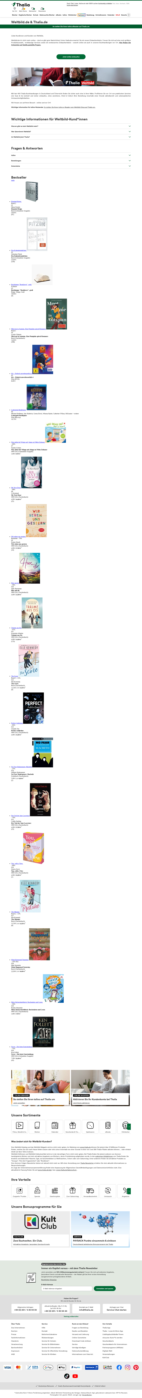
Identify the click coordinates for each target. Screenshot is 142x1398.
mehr (13, 180)
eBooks (108, 1127)
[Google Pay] (48, 1367)
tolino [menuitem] (65, 15)
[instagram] (127, 1367)
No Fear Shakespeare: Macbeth (21, 767)
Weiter (129, 15)
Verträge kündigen (79, 1348)
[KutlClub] (107, 1367)
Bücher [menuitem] (14, 15)
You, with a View (17, 863)
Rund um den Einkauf (80, 1324)
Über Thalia (15, 1324)
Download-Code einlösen (81, 1341)
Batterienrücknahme (49, 1334)
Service (45, 1324)
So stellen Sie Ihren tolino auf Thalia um (40, 1088)
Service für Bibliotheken (50, 1344)
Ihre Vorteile (107, 1324)
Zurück (13, 1127)
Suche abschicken (72, 5)
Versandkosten (87, 1395)
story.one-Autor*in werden (112, 1338)
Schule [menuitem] (35, 15)
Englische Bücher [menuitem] (25, 15)
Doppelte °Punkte (19, 1191)
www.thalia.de (85, 1147)
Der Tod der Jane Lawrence (20, 816)
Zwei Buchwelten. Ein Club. (40, 1229)
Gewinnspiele (55, 1191)
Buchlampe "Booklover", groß (21, 284)
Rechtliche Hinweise (49, 1280)
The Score (14, 676)
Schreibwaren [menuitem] (101, 15)
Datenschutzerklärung (80, 1351)
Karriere (14, 1331)
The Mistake (15, 912)
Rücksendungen (48, 1338)
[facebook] (119, 1367)
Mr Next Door (16, 488)
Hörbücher (125, 1127)
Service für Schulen (49, 1341)
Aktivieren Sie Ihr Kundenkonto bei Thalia (100, 1088)
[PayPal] (76, 1367)
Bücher (37, 1127)
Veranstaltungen (108, 1354)
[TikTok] (66, 1376)
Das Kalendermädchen (19, 250)
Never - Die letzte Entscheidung (22, 1047)
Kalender (55, 1127)
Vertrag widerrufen (71, 1316)
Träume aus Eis (16, 628)
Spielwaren (90, 1127)
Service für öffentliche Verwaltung (54, 1351)
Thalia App (106, 1328)
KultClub (105, 1357)
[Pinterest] (136, 1367)
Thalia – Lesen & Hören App (112, 1331)
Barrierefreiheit (17, 1348)
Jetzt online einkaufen (71, 57)
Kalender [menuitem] (110, 15)
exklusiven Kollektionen (104, 1156)
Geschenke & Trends (72, 1127)
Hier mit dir (15, 583)
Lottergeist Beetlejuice (18, 410)
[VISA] (7, 1367)
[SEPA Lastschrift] (32, 1367)
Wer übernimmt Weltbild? (21, 131)
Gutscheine (15, 166)
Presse (13, 1334)
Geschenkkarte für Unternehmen (114, 1344)
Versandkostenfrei (90, 1191)
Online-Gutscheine (79, 1338)
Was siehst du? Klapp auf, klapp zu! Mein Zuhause (28, 442)
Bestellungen (16, 160)
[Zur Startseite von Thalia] (21, 4)
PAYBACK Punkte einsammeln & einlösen (100, 1229)
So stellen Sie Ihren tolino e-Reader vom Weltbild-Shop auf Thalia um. (69, 107)
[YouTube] (75, 1376)
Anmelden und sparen (104, 1288)
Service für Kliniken (49, 1354)
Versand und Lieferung (80, 1334)
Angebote (125, 1191)
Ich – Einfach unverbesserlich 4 (21, 373)
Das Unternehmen (18, 1328)
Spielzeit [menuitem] (81, 15)
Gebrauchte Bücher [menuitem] (47, 15)
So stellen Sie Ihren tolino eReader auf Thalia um (71, 26)
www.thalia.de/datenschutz (66, 1170)
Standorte (15, 1341)
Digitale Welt (107, 1351)
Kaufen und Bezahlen (80, 1331)
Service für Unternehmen (51, 1348)
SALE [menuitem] (118, 15)
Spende (37, 1191)
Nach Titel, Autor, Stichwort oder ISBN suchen (82, 3)
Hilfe (43, 1328)
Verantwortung (17, 1344)
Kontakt (45, 1331)
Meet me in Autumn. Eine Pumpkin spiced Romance (28, 329)
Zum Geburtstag (72, 1191)
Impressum (15, 1351)
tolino (13, 155)
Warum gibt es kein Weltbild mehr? (24, 126)
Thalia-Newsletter (87, 1163)
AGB (13, 1354)
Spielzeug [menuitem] (90, 15)
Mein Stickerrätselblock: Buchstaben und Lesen (27, 1002)
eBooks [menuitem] (58, 15)
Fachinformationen (18, 1338)
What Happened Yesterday (20, 960)
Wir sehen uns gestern (18, 536)
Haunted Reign (16, 201)
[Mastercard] (18, 1367)
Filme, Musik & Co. (19, 1127)
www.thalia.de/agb (45, 1170)
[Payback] (92, 1367)
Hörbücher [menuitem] (72, 15)
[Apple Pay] (61, 1367)
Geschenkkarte (108, 1341)
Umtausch (108, 1191)
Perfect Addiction (17, 723)
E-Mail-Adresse (47, 1284)
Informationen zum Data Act (82, 1354)
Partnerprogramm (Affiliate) (112, 1348)
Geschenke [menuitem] (125, 15)
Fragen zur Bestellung (80, 1328)
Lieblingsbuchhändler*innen (112, 1334)
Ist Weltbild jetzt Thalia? (20, 137)
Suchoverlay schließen (105, 3)
